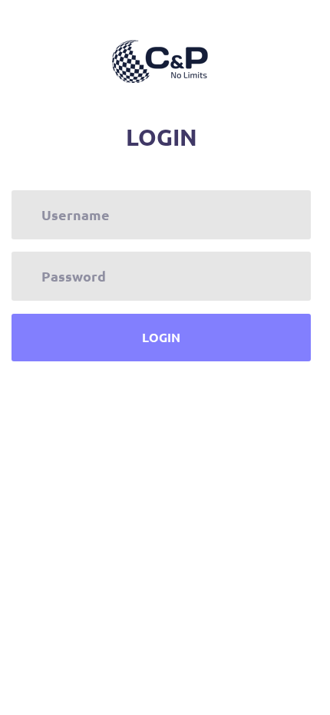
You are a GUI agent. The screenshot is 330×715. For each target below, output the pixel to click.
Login (161, 337)
